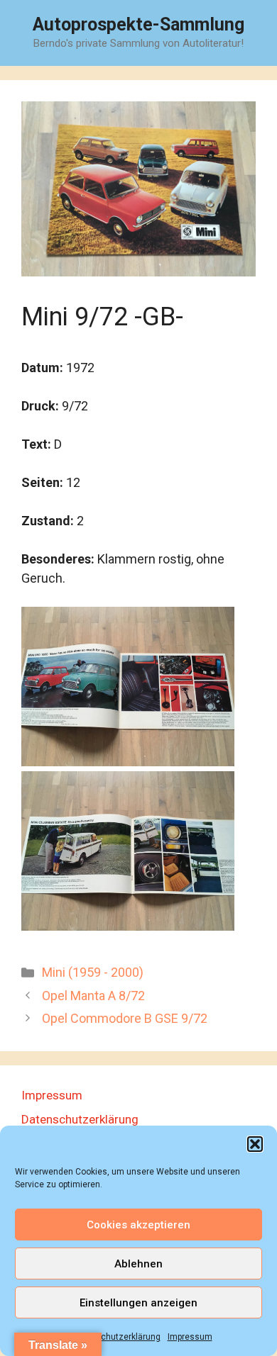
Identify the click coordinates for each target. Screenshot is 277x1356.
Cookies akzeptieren (138, 1224)
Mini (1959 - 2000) (92, 972)
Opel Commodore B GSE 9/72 (124, 1018)
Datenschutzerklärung (116, 1337)
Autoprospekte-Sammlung (138, 24)
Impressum (190, 1337)
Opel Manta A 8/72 (93, 995)
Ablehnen (138, 1263)
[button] (255, 1144)
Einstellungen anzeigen (138, 1302)
